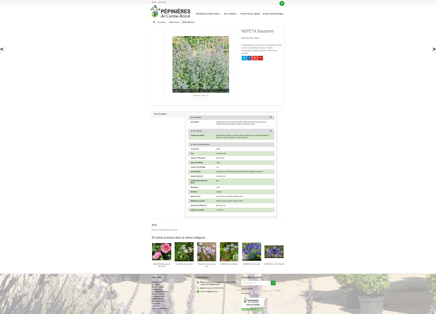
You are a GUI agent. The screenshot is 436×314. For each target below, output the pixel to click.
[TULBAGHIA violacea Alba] (184, 252)
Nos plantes (230, 14)
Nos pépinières (157, 289)
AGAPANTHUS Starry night (251, 264)
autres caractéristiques (201, 144)
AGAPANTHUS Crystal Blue (229, 264)
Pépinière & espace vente (207, 14)
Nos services (156, 284)
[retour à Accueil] (154, 22)
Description (196, 117)
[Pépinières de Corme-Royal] (170, 11)
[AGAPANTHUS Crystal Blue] (229, 252)
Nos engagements (158, 301)
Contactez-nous (157, 282)
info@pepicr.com (212, 291)
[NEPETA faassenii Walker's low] (434, 49)
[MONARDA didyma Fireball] (2, 49)
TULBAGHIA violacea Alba (184, 264)
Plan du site (156, 306)
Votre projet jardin (250, 14)
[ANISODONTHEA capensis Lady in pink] (162, 252)
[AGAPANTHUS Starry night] (252, 252)
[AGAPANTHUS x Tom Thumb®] (274, 252)
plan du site (162, 2)
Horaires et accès (158, 294)
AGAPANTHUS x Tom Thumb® (274, 264)
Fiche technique (160, 114)
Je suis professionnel (273, 14)
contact (154, 2)
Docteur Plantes (157, 299)
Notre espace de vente (160, 292)
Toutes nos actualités (159, 308)
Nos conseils (197, 131)
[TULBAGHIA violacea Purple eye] (207, 252)
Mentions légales (158, 287)
